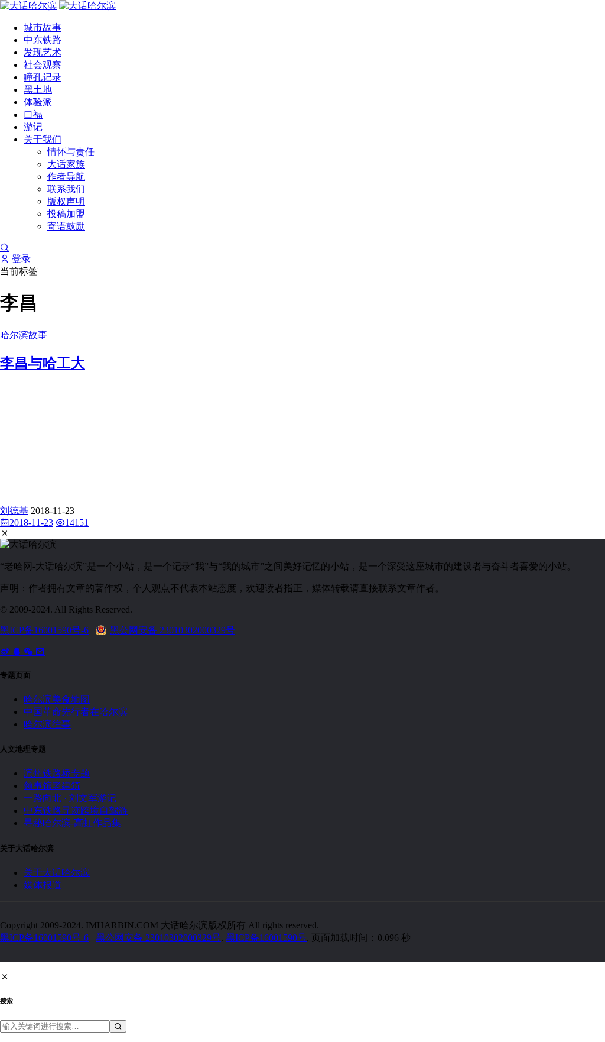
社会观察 (42, 65)
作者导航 (66, 176)
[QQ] (18, 651)
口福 (33, 114)
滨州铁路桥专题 (57, 773)
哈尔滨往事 (47, 724)
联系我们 (66, 189)
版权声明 (66, 201)
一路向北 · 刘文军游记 (70, 798)
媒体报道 (42, 885)
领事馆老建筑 (52, 786)
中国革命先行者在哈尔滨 (76, 712)
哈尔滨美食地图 (57, 699)
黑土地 (38, 90)
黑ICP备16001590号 (266, 938)
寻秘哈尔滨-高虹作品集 (72, 823)
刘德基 (14, 511)
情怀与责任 (71, 152)
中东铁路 (42, 40)
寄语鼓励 (66, 226)
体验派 (38, 102)
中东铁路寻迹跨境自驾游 (76, 810)
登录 (20, 259)
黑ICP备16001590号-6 (44, 630)
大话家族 (66, 164)
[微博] (6, 651)
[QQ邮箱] (40, 651)
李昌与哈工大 (42, 363)
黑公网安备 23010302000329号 (172, 630)
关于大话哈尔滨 (57, 873)
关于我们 (42, 139)
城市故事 (42, 27)
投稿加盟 (66, 214)
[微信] (29, 651)
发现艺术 (42, 52)
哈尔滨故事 (23, 335)
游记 (33, 127)
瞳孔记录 (42, 77)
